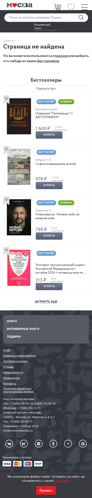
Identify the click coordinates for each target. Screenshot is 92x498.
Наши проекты (13, 372)
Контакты (9, 383)
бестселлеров (48, 61)
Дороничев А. (44, 210)
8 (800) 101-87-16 (44, 403)
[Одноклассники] (53, 443)
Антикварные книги (23, 329)
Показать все (46, 88)
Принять (46, 490)
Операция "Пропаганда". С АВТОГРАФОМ (54, 115)
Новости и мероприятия (19, 355)
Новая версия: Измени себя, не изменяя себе (58, 216)
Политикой (62, 480)
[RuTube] (24, 443)
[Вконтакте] (9, 443)
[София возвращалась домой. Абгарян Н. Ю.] (19, 167)
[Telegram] (39, 443)
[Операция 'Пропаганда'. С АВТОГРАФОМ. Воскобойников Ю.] (19, 116)
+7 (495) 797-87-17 (21, 421)
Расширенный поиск (42, 26)
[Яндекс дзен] (68, 443)
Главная (8, 40)
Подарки (14, 336)
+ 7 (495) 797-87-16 (21, 403)
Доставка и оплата (15, 361)
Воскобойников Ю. (47, 109)
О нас (6, 350)
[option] (46, 119)
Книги (12, 321)
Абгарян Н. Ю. (44, 160)
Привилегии (11, 378)
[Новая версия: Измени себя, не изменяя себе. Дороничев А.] (19, 217)
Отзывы (8, 367)
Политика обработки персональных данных (18, 390)
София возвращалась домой (56, 164)
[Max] (83, 443)
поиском (61, 56)
